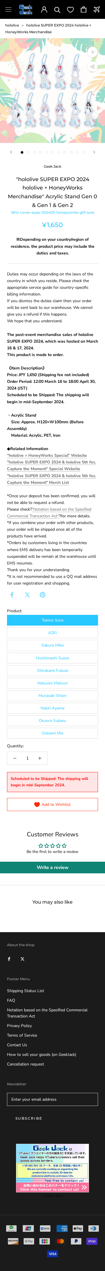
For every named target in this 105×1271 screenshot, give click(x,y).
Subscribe (29, 1118)
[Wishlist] (70, 9)
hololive (12, 25)
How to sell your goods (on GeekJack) (41, 1054)
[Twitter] (27, 595)
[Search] (57, 9)
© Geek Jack (52, 1196)
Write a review (53, 867)
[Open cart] (83, 9)
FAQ (11, 1000)
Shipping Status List (25, 991)
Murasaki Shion (52, 695)
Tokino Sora (52, 620)
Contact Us (17, 1045)
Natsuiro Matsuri (52, 683)
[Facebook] (12, 595)
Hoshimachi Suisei (52, 658)
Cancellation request (25, 1064)
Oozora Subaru (52, 720)
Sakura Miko (52, 645)
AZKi (52, 633)
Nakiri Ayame (52, 708)
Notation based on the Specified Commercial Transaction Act (47, 1013)
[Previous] (11, 152)
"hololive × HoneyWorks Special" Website (47, 455)
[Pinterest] (43, 595)
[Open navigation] (8, 9)
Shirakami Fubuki (52, 670)
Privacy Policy (19, 1026)
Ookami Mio (53, 733)
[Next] (94, 152)
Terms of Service (22, 1035)
